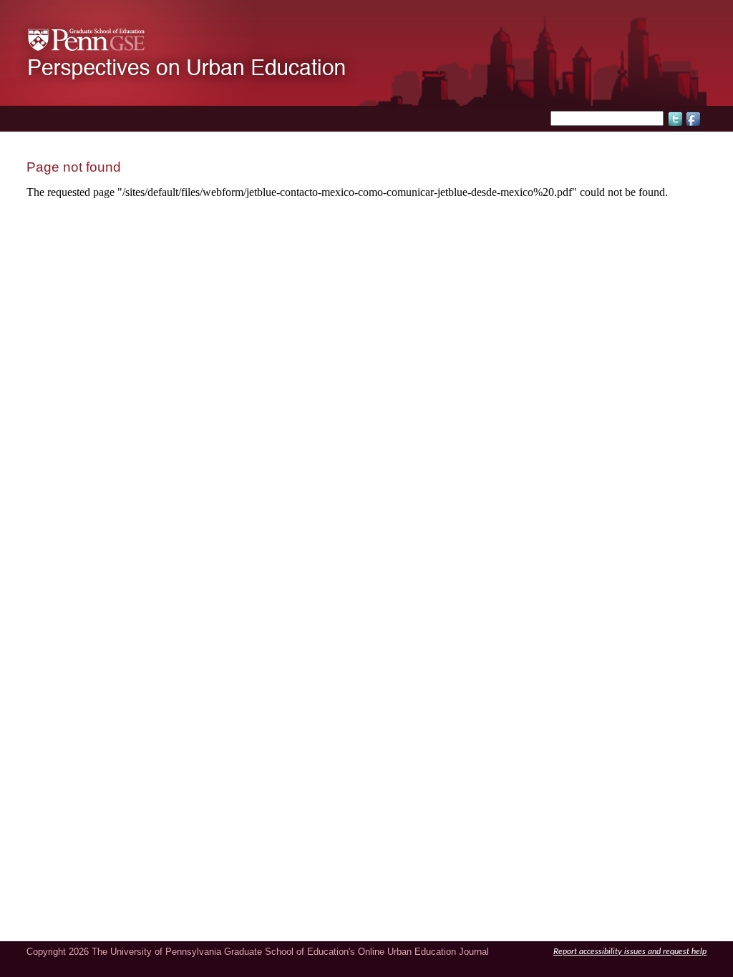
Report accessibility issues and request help (630, 952)
